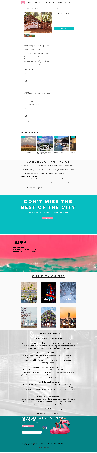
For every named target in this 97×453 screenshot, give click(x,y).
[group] (48, 146)
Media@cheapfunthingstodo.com (25, 250)
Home (25, 8)
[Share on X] (60, 32)
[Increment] (58, 24)
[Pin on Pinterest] (56, 32)
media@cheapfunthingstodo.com (32, 180)
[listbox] (58, 8)
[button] (58, 8)
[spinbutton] (56, 24)
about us (47, 414)
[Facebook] (46, 427)
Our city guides (48, 276)
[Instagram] (43, 427)
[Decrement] (54, 24)
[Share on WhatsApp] (58, 32)
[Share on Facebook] (54, 32)
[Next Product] (74, 143)
